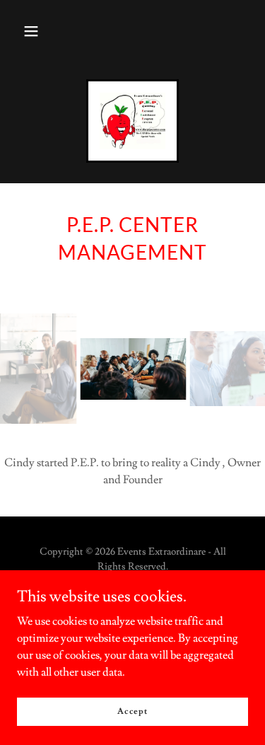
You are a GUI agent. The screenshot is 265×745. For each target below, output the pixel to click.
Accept (132, 711)
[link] (132, 121)
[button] (31, 31)
